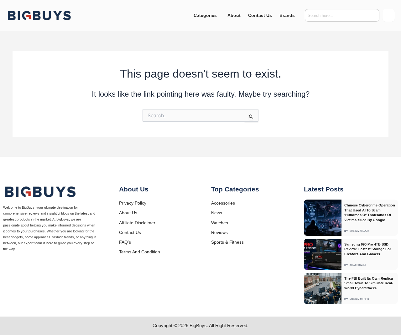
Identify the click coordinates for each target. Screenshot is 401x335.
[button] (207, 15)
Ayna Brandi (358, 265)
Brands (287, 15)
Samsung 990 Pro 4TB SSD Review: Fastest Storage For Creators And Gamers (367, 249)
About (234, 15)
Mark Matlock (359, 231)
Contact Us (260, 15)
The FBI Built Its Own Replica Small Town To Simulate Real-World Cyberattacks (368, 283)
